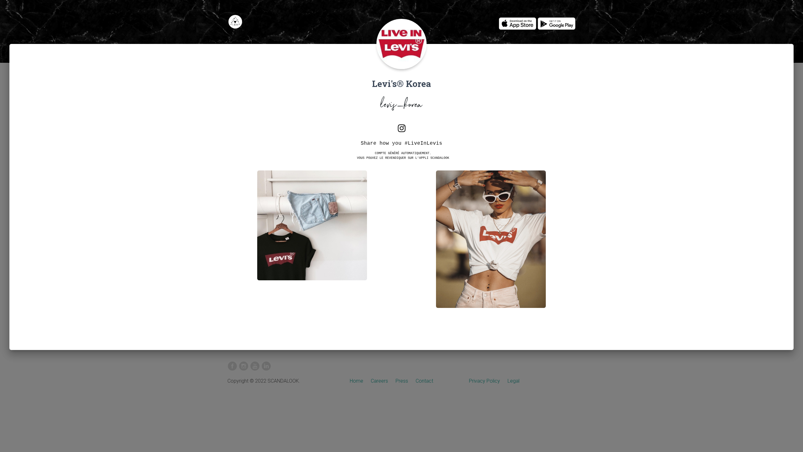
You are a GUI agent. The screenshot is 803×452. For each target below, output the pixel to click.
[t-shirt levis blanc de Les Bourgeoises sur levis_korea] (491, 244)
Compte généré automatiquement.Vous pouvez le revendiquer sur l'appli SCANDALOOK (403, 155)
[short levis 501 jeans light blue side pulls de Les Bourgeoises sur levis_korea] (312, 230)
